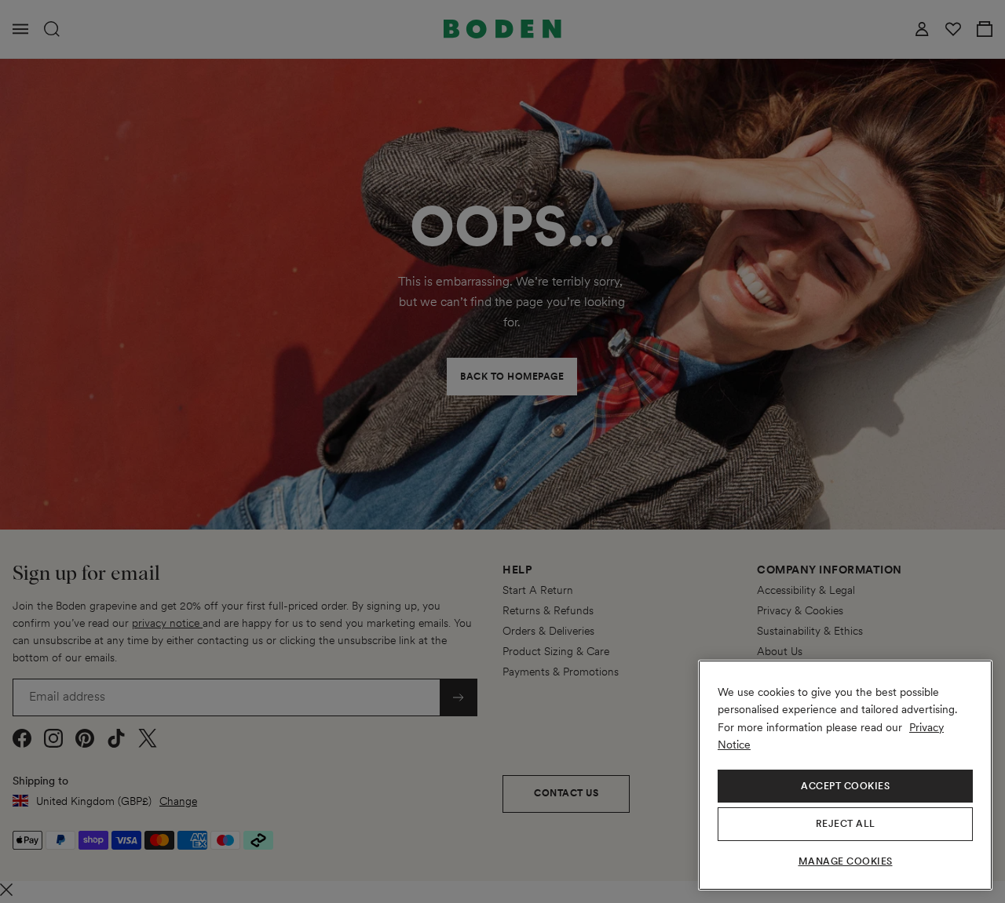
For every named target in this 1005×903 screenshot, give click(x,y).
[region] (845, 775)
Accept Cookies (845, 786)
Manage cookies (846, 861)
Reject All (845, 823)
